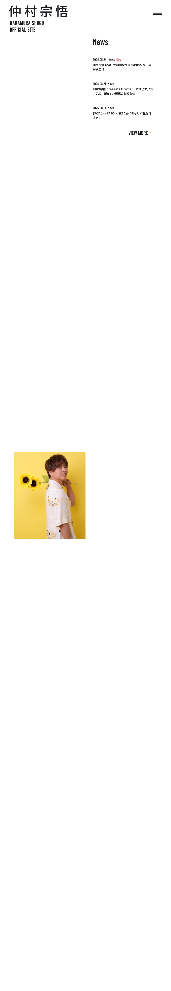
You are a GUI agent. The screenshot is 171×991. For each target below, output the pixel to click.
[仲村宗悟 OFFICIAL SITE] (33, 18)
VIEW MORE (138, 133)
